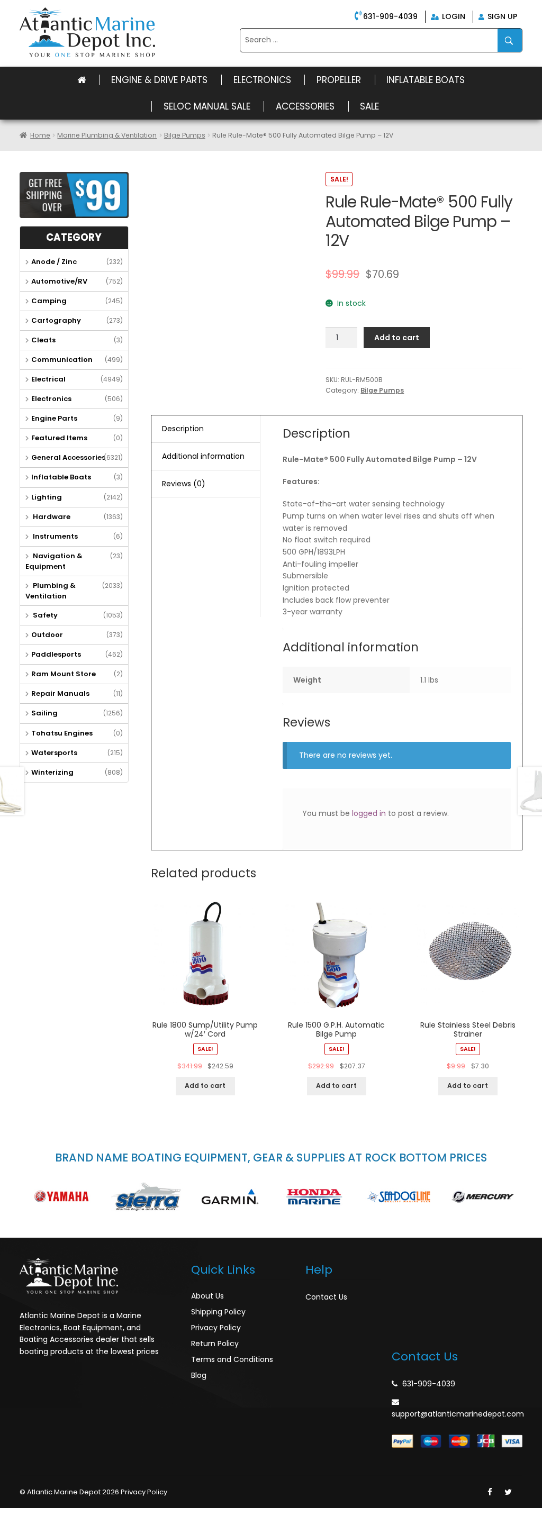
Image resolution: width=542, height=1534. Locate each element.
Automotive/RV (59, 281)
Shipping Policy (218, 1311)
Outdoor (47, 635)
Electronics (262, 80)
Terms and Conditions (232, 1359)
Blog (198, 1375)
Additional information (203, 456)
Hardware (50, 517)
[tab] (205, 429)
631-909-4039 (390, 16)
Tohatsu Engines (62, 733)
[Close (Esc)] (10, 1516)
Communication (62, 360)
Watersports (54, 753)
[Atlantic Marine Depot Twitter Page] (508, 1492)
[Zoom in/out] (80, 1516)
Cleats (43, 340)
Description (183, 428)
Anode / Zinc (54, 262)
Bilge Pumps (184, 135)
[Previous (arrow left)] (10, 1529)
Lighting (46, 497)
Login (452, 16)
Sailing (44, 713)
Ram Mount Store (63, 674)
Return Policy (215, 1343)
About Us (207, 1296)
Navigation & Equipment (54, 561)
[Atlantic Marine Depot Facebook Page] (489, 1492)
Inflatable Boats (425, 80)
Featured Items (59, 438)
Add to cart (396, 337)
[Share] (33, 1516)
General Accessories (68, 457)
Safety (44, 615)
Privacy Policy (216, 1327)
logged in (369, 813)
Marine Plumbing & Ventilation (107, 135)
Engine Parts (54, 418)
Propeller (339, 80)
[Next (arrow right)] (33, 1529)
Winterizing (52, 772)
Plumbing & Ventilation (50, 590)
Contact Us (326, 1297)
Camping (49, 301)
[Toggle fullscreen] (56, 1516)
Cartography (56, 320)
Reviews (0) (183, 483)
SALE (369, 106)
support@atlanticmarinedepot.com (458, 1414)
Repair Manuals (60, 693)
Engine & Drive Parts (159, 80)
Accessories (305, 106)
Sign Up (501, 16)
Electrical (48, 379)
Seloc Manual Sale (207, 106)
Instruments (54, 536)
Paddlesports (56, 654)
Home (40, 135)
